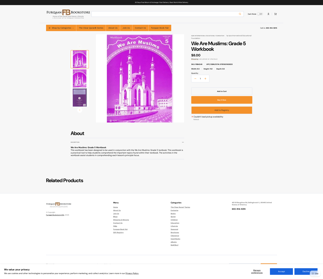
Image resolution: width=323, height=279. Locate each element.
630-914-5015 (271, 28)
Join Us (116, 213)
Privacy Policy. (132, 273)
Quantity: (194, 73)
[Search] (240, 14)
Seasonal (174, 229)
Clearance (175, 236)
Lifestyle (174, 226)
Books (173, 213)
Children (174, 220)
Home (115, 207)
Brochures (175, 232)
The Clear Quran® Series (180, 207)
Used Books (175, 239)
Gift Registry (118, 232)
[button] (268, 14)
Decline (306, 271)
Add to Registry (221, 110)
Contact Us (117, 223)
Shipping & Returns (121, 220)
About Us (117, 210)
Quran (173, 217)
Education (175, 223)
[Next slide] (79, 110)
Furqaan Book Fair (120, 229)
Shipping (194, 59)
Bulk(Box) (174, 245)
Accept (281, 271)
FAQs (115, 226)
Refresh (196, 119)
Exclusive (174, 210)
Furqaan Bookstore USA (55, 215)
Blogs (115, 217)
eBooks (174, 242)
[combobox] (167, 14)
